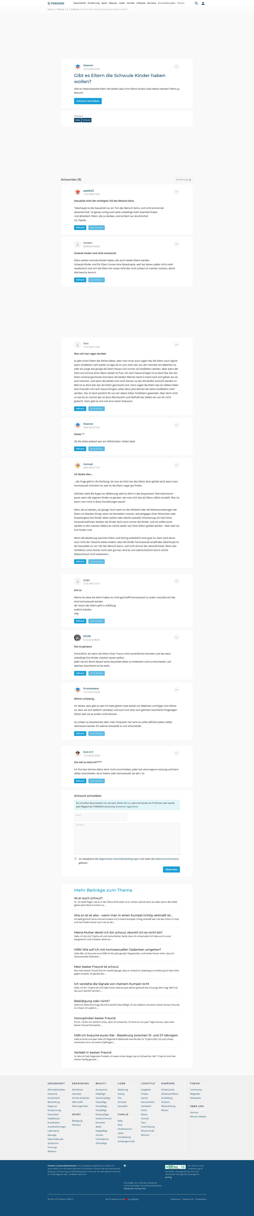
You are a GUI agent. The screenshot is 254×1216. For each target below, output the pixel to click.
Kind (120, 1124)
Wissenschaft (147, 1130)
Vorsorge (52, 1147)
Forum (180, 3)
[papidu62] (78, 191)
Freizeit (144, 1093)
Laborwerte (53, 1130)
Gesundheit (79, 3)
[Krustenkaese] (78, 689)
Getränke (76, 1093)
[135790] (78, 637)
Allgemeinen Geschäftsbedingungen (119, 858)
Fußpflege (100, 1093)
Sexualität (123, 1106)
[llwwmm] (78, 66)
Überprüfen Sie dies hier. (135, 1188)
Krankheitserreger (57, 1126)
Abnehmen (77, 1089)
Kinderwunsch (125, 1128)
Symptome (53, 1143)
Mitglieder (195, 1093)
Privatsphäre (200, 1199)
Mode (98, 1126)
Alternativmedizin (56, 1089)
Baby (120, 1120)
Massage (52, 1135)
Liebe (122, 3)
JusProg (168, 1177)
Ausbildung (167, 1097)
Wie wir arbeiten (198, 1116)
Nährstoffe (77, 1102)
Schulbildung (124, 1137)
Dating (121, 1093)
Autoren (194, 1112)
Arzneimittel (54, 1097)
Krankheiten (54, 1122)
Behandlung (54, 1102)
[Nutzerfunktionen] (203, 3)
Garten (144, 1097)
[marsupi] (78, 465)
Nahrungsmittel (80, 1106)
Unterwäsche (102, 1139)
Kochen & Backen (80, 1097)
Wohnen (145, 1135)
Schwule (75, 9)
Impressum (176, 1199)
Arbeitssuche (167, 1089)
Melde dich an (124, 803)
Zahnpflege (101, 1143)
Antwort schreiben (87, 101)
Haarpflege (101, 1102)
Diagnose (52, 1106)
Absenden (171, 869)
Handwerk (146, 1106)
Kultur (144, 1110)
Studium (165, 1102)
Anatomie (52, 1093)
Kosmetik (100, 1122)
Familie (131, 3)
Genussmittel (147, 1102)
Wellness (52, 1151)
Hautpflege (101, 1110)
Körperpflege (102, 1114)
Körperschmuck (104, 1118)
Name (78, 815)
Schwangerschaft (126, 1141)
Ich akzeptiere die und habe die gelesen (129, 860)
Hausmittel (53, 1114)
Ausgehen (146, 1089)
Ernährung (94, 3)
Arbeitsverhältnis (169, 1093)
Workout (76, 1124)
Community (196, 1089)
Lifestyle (140, 3)
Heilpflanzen (54, 1118)
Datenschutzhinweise (167, 858)
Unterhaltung (148, 1126)
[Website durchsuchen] (196, 3)
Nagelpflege (101, 1130)
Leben (121, 1133)
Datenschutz (188, 1199)
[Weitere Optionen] (176, 66)
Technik (145, 1118)
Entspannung (54, 1110)
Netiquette (195, 1097)
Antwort (80, 825)
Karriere (151, 3)
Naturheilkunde (55, 1139)
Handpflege (101, 1106)
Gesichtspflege (103, 1097)
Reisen (144, 1114)
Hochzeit (122, 1102)
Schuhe (99, 1135)
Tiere (143, 1122)
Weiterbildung (168, 1106)
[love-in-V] (78, 753)
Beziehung (123, 1089)
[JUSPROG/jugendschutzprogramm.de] (175, 1167)
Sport (104, 3)
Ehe (119, 1097)
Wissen (164, 1110)
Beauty (113, 3)
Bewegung (77, 1120)
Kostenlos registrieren (127, 806)
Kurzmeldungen (166, 3)
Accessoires (101, 1089)
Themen (60, 9)
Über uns (197, 1106)
